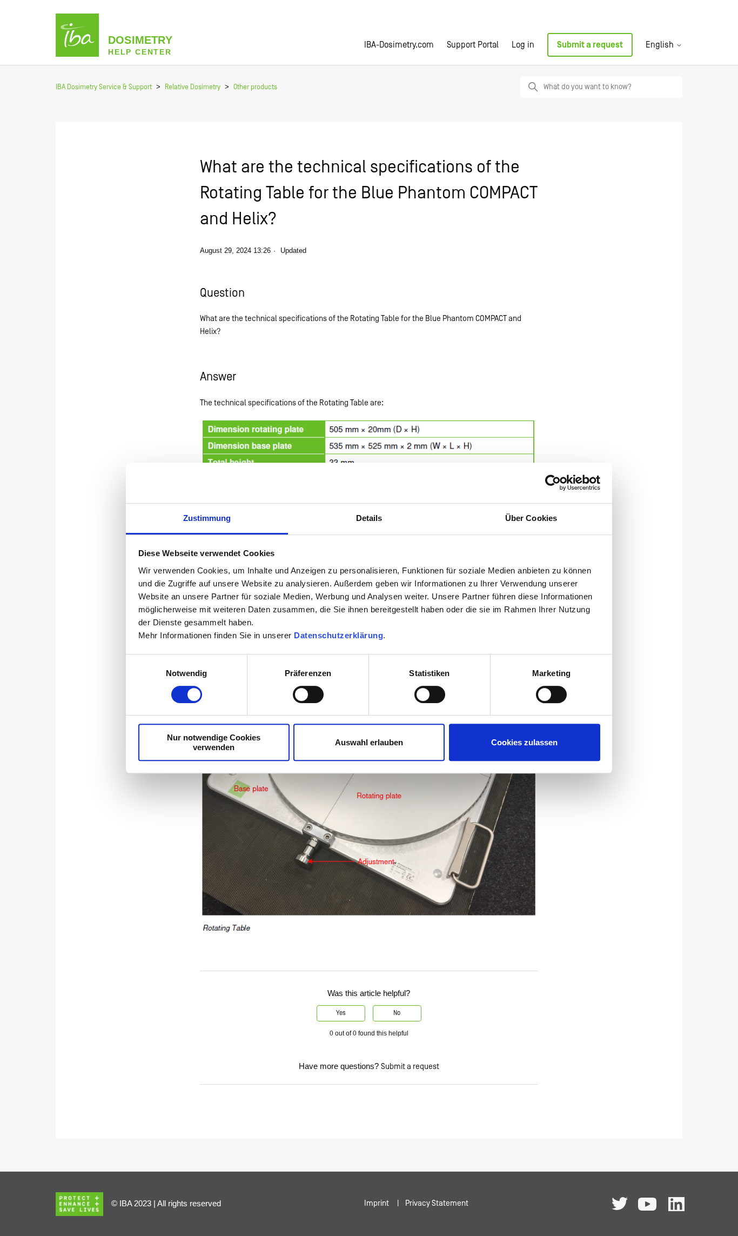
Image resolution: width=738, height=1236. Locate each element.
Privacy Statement (436, 1203)
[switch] (308, 694)
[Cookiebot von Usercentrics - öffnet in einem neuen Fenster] (553, 483)
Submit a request (590, 45)
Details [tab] (369, 518)
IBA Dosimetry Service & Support (104, 87)
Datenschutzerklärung (338, 635)
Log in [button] (523, 45)
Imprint (376, 1203)
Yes (341, 1013)
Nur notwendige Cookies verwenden (213, 742)
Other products (255, 87)
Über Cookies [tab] (531, 518)
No (396, 1013)
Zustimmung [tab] (207, 518)
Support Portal (473, 45)
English (661, 45)
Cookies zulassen (524, 742)
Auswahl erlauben (369, 742)
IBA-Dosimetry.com (399, 45)
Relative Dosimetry (192, 87)
